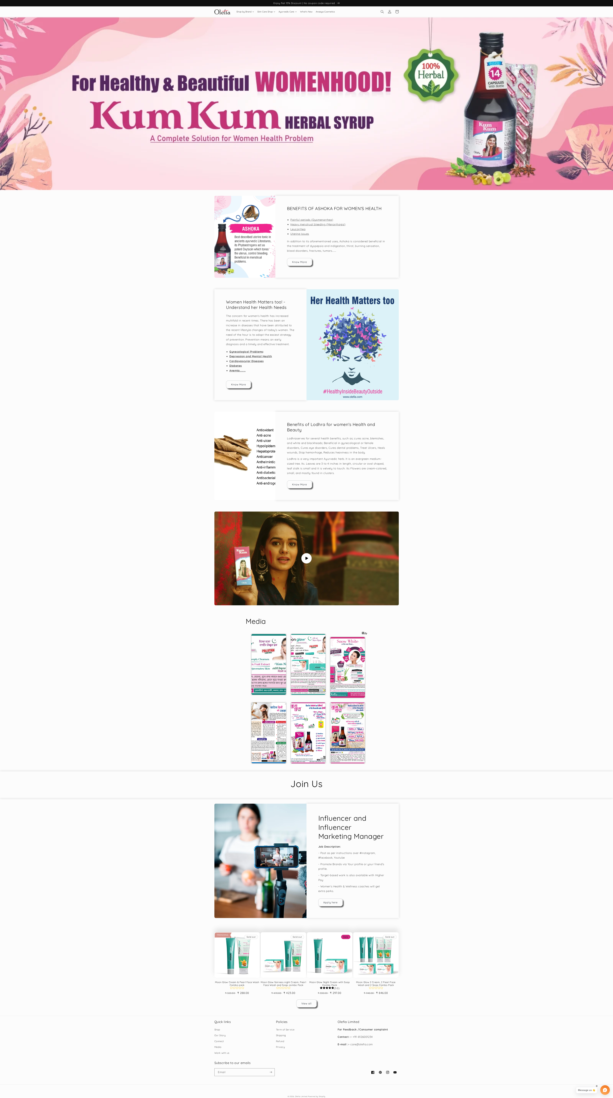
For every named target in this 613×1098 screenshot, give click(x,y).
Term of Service (285, 1029)
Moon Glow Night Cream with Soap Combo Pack (329, 984)
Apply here (330, 902)
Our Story (220, 1035)
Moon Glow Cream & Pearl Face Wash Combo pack (237, 984)
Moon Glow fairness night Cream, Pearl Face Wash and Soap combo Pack (283, 984)
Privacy (280, 1046)
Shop (217, 1029)
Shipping (281, 1035)
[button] (382, 11)
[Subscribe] (270, 1072)
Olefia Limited (301, 1096)
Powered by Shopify (316, 1096)
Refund (280, 1041)
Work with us (222, 1052)
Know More (299, 262)
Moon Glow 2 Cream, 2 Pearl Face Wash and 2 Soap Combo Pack (375, 984)
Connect (219, 1041)
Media (217, 1046)
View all (306, 1003)
